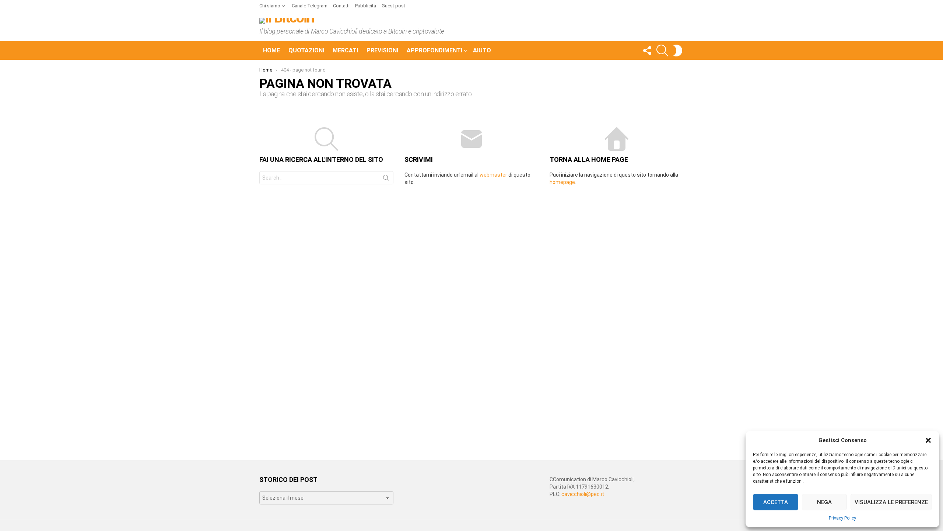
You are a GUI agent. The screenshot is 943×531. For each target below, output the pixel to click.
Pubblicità (365, 5)
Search (386, 179)
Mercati (345, 50)
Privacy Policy (842, 518)
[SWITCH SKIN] (678, 50)
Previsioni (382, 50)
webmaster (493, 175)
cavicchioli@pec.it (582, 494)
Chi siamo (269, 5)
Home (271, 50)
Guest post (393, 5)
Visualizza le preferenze (891, 502)
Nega (824, 502)
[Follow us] (647, 50)
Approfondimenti (434, 50)
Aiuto (482, 50)
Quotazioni (306, 50)
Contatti (341, 5)
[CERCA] (662, 50)
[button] (928, 440)
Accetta (775, 502)
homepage (562, 182)
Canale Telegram (309, 5)
